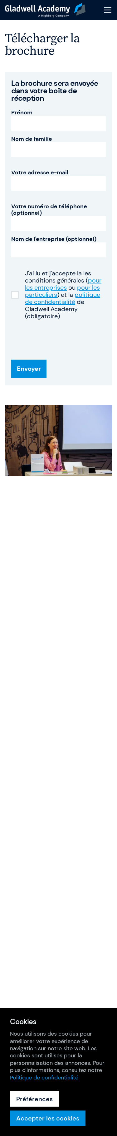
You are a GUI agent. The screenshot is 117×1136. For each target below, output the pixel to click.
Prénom (21, 112)
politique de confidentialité (62, 298)
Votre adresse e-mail (39, 172)
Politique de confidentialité (44, 1077)
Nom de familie (31, 139)
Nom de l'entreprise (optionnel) (53, 239)
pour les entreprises (63, 284)
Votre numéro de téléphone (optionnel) (49, 209)
